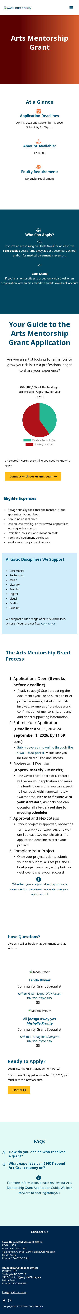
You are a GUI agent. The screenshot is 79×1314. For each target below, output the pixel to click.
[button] (39, 1154)
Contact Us (48, 623)
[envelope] (38, 1002)
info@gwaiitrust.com (14, 1292)
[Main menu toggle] (71, 8)
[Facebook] (4, 1300)
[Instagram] (10, 1300)
